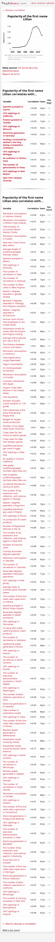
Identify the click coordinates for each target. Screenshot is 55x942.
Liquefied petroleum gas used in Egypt (13, 447)
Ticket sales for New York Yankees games (13, 440)
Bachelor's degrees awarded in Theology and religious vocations (14, 303)
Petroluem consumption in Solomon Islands (15, 215)
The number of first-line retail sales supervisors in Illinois (14, 723)
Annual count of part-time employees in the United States (14, 322)
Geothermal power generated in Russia (13, 645)
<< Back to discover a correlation (19, 923)
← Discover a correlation (13, 10)
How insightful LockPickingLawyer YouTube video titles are (14, 477)
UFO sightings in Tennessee (11, 623)
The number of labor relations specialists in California (14, 885)
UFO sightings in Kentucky (11, 266)
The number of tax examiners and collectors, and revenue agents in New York (14, 536)
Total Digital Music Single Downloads (12, 359)
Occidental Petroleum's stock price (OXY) (14, 485)
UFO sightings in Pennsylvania (11, 906)
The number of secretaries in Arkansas (14, 279)
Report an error (11, 74)
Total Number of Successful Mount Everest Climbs (11, 229)
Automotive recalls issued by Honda (12, 740)
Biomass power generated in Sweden (13, 772)
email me (41, 3)
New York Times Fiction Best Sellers (14, 244)
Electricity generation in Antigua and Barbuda (14, 817)
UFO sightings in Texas (14, 716)
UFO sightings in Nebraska (11, 824)
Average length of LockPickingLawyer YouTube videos (12, 252)
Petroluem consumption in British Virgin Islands (15, 221)
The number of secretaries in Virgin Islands (13, 787)
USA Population (10, 397)
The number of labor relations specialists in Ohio (14, 697)
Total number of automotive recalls (12, 711)
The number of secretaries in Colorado (14, 566)
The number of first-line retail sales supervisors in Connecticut (14, 809)
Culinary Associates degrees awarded (12, 552)
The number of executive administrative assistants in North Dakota (12, 678)
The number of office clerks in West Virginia (14, 286)
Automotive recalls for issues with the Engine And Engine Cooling (14, 331)
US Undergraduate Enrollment (12, 369)
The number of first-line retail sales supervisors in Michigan (14, 869)
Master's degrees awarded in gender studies (12, 294)
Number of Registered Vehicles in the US (14, 527)
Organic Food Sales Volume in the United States (13, 390)
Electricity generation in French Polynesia (14, 877)
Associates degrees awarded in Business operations (13, 574)
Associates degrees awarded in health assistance (12, 615)
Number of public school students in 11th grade (14, 403)
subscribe (50, 3)
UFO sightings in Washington (11, 689)
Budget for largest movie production (12, 421)
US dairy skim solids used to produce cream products (14, 631)
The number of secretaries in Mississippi (10, 764)
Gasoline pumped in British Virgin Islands (13, 607)
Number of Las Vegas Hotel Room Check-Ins (13, 427)
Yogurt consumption (13, 364)
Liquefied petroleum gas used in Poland (13, 510)
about (33, 3)
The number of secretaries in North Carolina (13, 660)
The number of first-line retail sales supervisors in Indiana (14, 599)
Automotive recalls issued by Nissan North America (14, 748)
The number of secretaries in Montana (14, 639)
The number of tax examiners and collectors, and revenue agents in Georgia (14, 494)
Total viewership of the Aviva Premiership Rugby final (14, 413)
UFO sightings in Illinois (15, 515)
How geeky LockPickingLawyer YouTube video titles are (14, 468)
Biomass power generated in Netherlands (10, 733)
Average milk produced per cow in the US (14, 339)
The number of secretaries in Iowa (12, 273)
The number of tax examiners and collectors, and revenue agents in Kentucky (14, 851)
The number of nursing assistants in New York (14, 899)
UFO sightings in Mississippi (11, 893)
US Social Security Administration (20, 69)
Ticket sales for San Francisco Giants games (14, 434)
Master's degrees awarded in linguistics (14, 504)
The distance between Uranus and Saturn (14, 346)
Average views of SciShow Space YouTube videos (14, 590)
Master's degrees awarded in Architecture (11, 313)
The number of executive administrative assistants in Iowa (12, 833)
